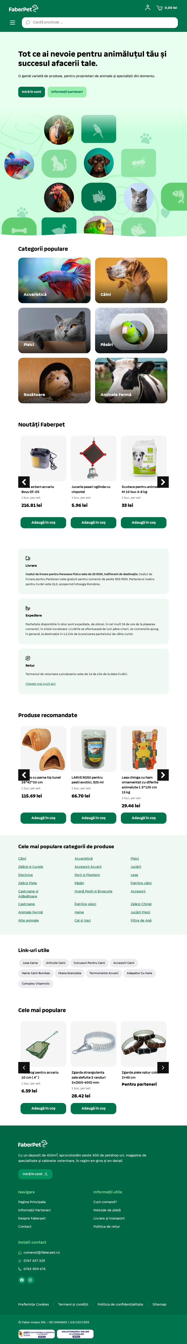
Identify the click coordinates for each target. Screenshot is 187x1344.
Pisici (135, 859)
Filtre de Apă (141, 920)
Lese (134, 875)
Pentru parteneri (139, 1084)
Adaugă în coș (43, 523)
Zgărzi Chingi (141, 904)
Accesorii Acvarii (88, 867)
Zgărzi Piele (27, 883)
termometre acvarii (104, 973)
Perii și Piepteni (87, 875)
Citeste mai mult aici (41, 684)
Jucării (136, 867)
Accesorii (138, 891)
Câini (22, 859)
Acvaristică (84, 859)
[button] (163, 482)
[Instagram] (30, 1280)
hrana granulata (69, 973)
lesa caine (30, 963)
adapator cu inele (139, 973)
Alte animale (28, 920)
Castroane (26, 904)
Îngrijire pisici (85, 904)
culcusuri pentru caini (89, 963)
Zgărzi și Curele (30, 867)
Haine (79, 912)
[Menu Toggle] (12, 22)
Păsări (79, 883)
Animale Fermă (30, 912)
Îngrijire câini (141, 883)
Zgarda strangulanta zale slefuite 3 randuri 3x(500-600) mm (89, 1077)
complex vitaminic (36, 984)
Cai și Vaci (83, 920)
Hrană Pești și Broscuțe (93, 891)
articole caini (55, 963)
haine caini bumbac (36, 973)
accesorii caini (123, 963)
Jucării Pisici (140, 912)
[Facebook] (22, 1280)
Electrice (25, 875)
